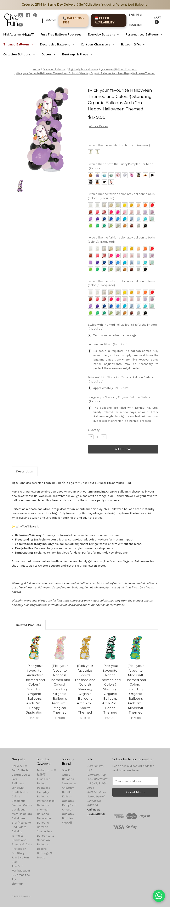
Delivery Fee (19, 766)
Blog (15, 862)
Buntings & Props (75, 54)
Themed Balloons (16, 44)
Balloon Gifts (131, 44)
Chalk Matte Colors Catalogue (20, 796)
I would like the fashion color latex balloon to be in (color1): (121, 196)
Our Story (18, 853)
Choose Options (34, 653)
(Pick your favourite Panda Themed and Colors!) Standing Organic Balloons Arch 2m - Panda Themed (110, 689)
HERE (128, 483)
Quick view (34, 642)
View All (67, 822)
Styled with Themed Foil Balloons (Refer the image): (122, 326)
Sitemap (17, 883)
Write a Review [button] (98, 126)
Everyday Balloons (101, 35)
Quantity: (94, 429)
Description (24, 471)
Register (135, 25)
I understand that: (107, 344)
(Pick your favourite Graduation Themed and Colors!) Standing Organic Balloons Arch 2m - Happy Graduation (34, 689)
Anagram (68, 788)
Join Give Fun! (20, 857)
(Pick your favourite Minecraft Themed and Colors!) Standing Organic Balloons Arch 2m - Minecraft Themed (135, 689)
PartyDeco (69, 805)
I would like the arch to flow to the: (119, 145)
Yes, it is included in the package (114, 335)
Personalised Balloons (142, 35)
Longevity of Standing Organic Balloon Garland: (120, 399)
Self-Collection (21, 770)
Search (51, 20)
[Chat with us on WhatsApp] (159, 896)
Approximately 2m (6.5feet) (111, 388)
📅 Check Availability (104, 20)
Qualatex (68, 801)
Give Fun (67, 770)
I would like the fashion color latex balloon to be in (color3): (121, 283)
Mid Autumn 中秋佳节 (18, 35)
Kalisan (67, 796)
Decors (46, 54)
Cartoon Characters (95, 44)
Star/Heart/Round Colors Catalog (21, 827)
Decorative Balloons (55, 44)
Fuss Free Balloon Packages (60, 35)
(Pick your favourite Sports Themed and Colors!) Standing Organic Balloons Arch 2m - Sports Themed (85, 689)
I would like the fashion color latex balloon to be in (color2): (121, 239)
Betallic (67, 792)
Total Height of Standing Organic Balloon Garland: (121, 379)
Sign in (134, 14)
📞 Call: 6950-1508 (73, 20)
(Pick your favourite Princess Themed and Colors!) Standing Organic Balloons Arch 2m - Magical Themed (59, 689)
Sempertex (69, 783)
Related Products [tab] (28, 625)
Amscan (67, 809)
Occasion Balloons (17, 54)
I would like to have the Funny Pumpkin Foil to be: (121, 166)
